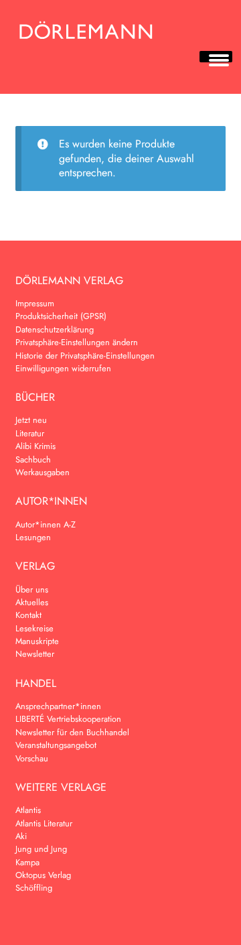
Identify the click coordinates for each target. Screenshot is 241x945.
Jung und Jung (41, 848)
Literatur (29, 433)
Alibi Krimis (35, 446)
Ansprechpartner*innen (58, 706)
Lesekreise (34, 628)
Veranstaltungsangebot (55, 745)
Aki (21, 836)
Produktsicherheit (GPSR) (60, 316)
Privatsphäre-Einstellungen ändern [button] (76, 342)
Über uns (31, 589)
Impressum (34, 303)
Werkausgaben (42, 472)
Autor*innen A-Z (45, 524)
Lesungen (33, 537)
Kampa (27, 862)
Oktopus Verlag (43, 875)
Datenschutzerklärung (54, 329)
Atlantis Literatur (43, 823)
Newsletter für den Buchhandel (72, 732)
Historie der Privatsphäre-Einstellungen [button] (85, 355)
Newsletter (34, 653)
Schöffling (33, 887)
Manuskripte (37, 641)
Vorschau (31, 758)
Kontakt (28, 615)
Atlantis (28, 810)
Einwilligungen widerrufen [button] (63, 368)
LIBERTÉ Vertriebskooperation (68, 718)
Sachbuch (33, 459)
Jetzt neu (31, 420)
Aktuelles (31, 602)
